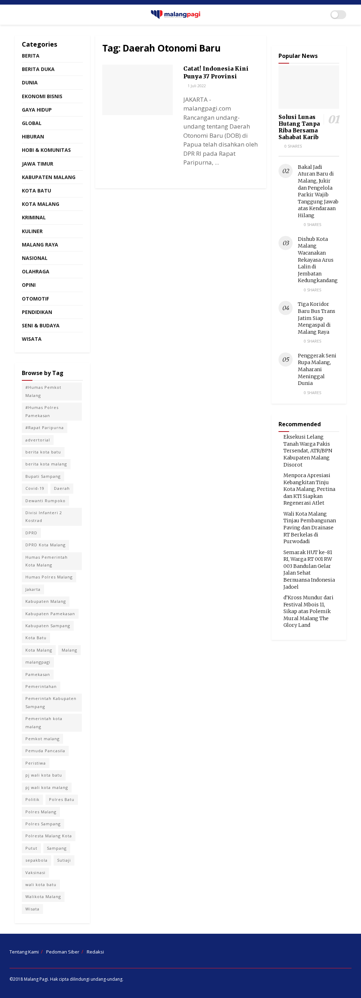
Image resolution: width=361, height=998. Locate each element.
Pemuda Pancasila (45, 750)
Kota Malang (40, 204)
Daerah (62, 488)
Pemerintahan (41, 686)
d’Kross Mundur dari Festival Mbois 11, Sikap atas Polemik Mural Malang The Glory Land (308, 611)
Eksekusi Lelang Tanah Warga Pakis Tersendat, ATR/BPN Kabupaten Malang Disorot (307, 451)
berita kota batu (43, 452)
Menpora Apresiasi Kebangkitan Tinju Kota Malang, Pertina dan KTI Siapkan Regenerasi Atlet (309, 489)
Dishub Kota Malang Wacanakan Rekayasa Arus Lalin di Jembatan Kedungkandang (318, 260)
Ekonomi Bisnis (42, 96)
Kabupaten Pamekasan (50, 613)
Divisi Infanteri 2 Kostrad (43, 516)
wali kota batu (40, 884)
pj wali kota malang (46, 787)
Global (32, 123)
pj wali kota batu (43, 775)
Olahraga (35, 271)
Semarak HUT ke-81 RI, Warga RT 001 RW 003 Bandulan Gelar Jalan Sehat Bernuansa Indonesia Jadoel (309, 569)
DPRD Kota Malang (45, 544)
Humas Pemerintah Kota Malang (46, 561)
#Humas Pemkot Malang (43, 391)
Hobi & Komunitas (46, 150)
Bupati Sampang (43, 476)
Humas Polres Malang (49, 577)
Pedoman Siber (62, 952)
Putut (31, 848)
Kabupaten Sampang (47, 625)
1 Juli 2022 (196, 85)
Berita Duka (38, 69)
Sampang (57, 848)
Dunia (30, 82)
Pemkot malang (42, 738)
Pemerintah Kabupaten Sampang (51, 702)
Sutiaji (64, 860)
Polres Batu (61, 799)
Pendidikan (37, 312)
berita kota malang (46, 464)
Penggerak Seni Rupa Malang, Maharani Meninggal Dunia (317, 369)
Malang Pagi (36, 979)
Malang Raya (40, 244)
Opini (29, 284)
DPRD (31, 532)
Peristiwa (35, 763)
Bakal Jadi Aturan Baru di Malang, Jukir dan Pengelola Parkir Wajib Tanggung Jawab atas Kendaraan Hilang (318, 191)
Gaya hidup (37, 109)
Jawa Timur (37, 163)
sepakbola (36, 860)
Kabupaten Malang (48, 177)
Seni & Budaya (41, 325)
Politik (32, 799)
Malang (69, 650)
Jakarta (33, 589)
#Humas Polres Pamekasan (42, 411)
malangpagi (37, 662)
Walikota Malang (43, 896)
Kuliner (32, 231)
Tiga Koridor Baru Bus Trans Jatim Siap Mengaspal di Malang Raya (316, 318)
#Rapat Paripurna (44, 427)
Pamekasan (37, 674)
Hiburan (33, 136)
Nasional (35, 258)
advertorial (37, 439)
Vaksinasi (35, 872)
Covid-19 (34, 488)
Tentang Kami (24, 952)
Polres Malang (40, 811)
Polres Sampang (43, 823)
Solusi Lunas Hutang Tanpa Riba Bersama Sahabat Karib (299, 127)
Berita (30, 55)
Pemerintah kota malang (43, 722)
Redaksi (95, 952)
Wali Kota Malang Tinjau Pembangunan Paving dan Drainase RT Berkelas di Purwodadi (309, 528)
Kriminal (34, 217)
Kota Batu (36, 190)
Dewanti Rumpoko (45, 500)
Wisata (32, 338)
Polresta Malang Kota (48, 835)
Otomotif (35, 298)
